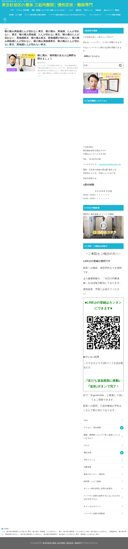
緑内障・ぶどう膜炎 (15, 14)
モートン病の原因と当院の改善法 (35, 14)
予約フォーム (88, 10)
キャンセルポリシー (96, 14)
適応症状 (78, 10)
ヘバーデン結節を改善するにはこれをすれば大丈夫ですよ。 (68, 14)
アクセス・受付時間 (22, 10)
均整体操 (98, 10)
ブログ (70, 10)
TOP (12, 10)
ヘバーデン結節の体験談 (113, 14)
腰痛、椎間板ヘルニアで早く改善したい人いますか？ (49, 10)
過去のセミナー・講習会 (111, 10)
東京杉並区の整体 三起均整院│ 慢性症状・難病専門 (47, 5)
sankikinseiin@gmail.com (110, 164)
